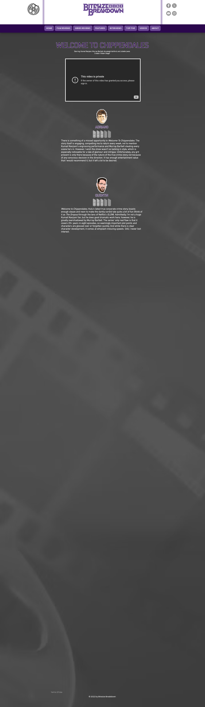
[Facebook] (168, 5)
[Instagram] (174, 13)
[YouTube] (168, 13)
